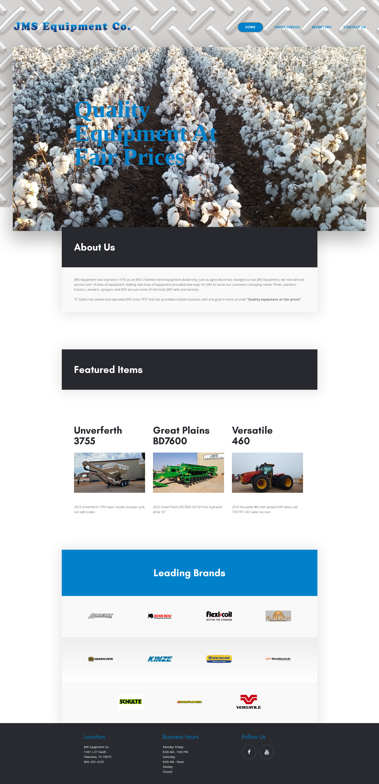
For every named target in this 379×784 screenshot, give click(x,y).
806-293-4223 (94, 762)
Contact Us (354, 27)
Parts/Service (287, 27)
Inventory (321, 27)
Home (250, 27)
